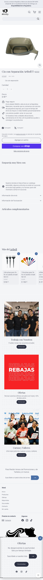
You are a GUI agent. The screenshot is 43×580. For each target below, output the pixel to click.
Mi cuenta (5, 509)
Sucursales (5, 503)
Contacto (5, 506)
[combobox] (21, 19)
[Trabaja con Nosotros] (21, 319)
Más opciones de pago (21, 151)
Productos (5, 494)
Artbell (4, 76)
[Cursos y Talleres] (21, 427)
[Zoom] (40, 65)
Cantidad (5, 85)
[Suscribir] (33, 556)
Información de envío (9, 196)
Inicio (3, 492)
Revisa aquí (21, 347)
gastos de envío (20, 134)
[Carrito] (34, 12)
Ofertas (4, 497)
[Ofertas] (21, 372)
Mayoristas (5, 500)
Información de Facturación (12, 201)
